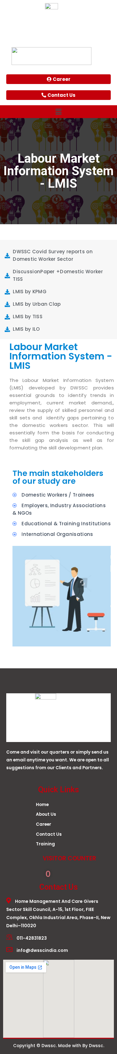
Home (42, 805)
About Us (46, 814)
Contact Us (49, 834)
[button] (58, 111)
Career (43, 824)
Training (45, 844)
